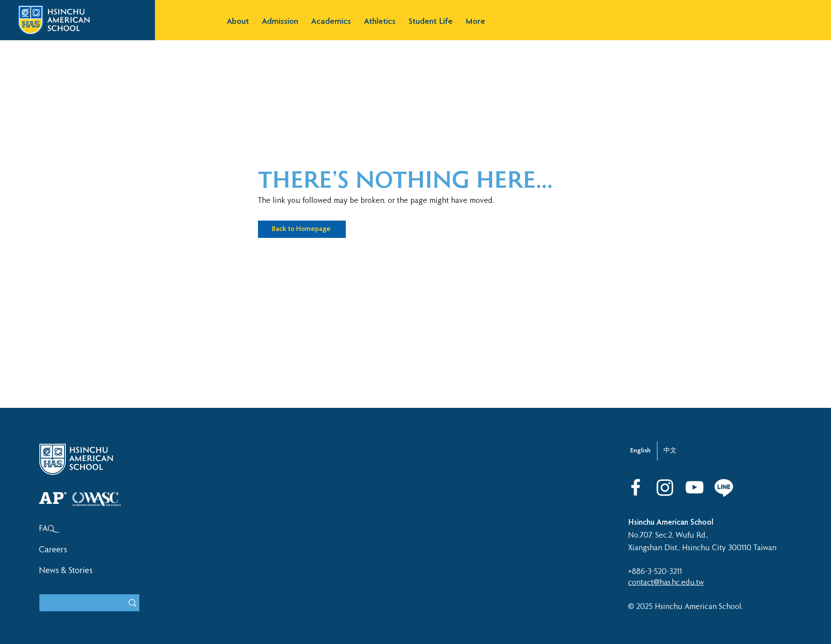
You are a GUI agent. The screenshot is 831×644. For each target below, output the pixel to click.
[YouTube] (694, 487)
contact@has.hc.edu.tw (666, 582)
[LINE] (724, 487)
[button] (237, 22)
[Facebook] (636, 487)
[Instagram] (665, 487)
